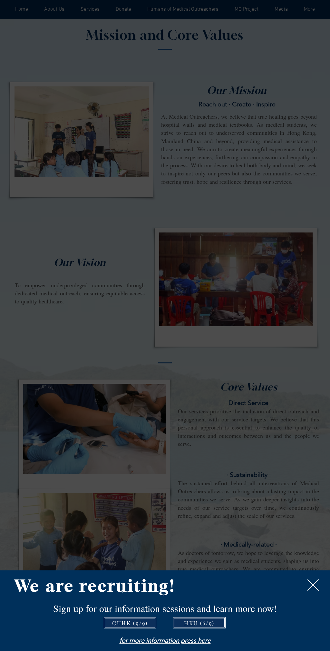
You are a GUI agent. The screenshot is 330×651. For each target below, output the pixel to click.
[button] (313, 585)
